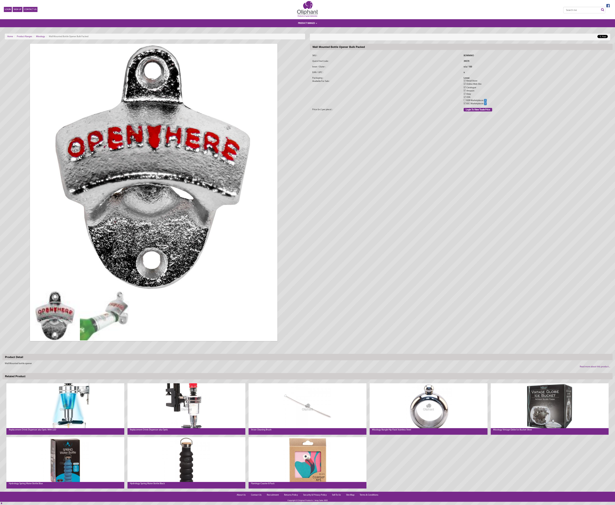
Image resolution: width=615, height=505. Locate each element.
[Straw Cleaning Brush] (307, 407)
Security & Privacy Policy (315, 495)
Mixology (40, 36)
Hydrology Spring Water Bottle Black (147, 483)
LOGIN (8, 9)
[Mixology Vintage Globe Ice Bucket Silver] (550, 407)
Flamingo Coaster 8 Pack (263, 483)
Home (10, 36)
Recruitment (273, 495)
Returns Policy (291, 495)
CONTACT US (30, 9)
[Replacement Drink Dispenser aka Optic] (186, 407)
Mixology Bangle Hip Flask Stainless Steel (391, 429)
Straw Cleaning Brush (261, 429)
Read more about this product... (595, 366)
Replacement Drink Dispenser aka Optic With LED (32, 429)
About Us (241, 495)
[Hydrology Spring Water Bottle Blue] (65, 461)
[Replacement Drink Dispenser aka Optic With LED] (65, 407)
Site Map (350, 495)
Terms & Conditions (369, 495)
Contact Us (256, 495)
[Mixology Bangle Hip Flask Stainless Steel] (429, 407)
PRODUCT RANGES (307, 23)
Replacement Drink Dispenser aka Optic (149, 429)
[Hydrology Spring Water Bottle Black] (186, 461)
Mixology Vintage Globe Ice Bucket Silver (512, 429)
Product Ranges (24, 36)
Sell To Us (336, 495)
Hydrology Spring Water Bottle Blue (26, 483)
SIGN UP (17, 9)
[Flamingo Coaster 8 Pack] (307, 461)
